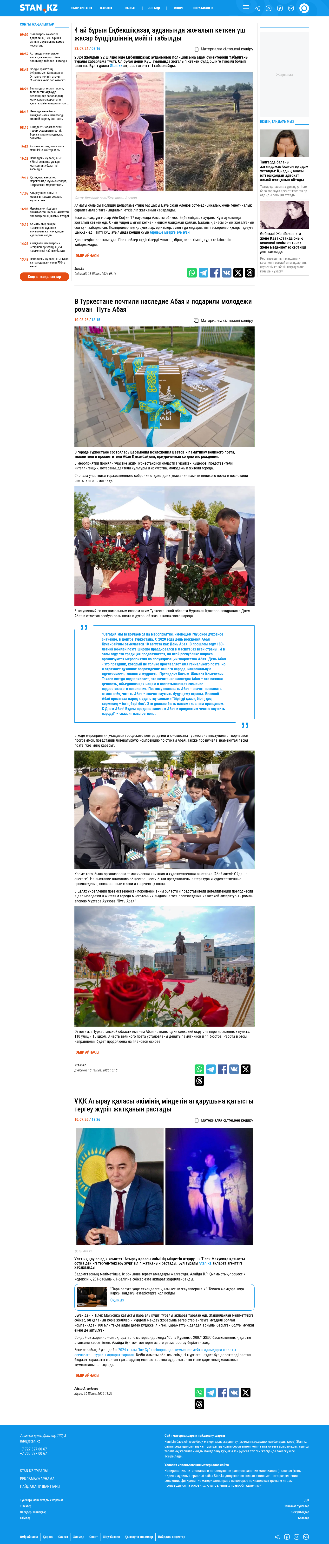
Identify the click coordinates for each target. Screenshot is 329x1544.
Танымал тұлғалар (296, 1506)
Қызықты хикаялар (139, 1537)
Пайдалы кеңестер (171, 1537)
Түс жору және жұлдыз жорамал (42, 1500)
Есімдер (25, 1518)
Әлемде (154, 8)
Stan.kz (116, 65)
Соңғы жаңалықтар (44, 276)
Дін (306, 1500)
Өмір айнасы (81, 8)
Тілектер (25, 1506)
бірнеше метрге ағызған (170, 232)
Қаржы (106, 8)
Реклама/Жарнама (37, 1479)
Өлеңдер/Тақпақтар (33, 1512)
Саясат (130, 8)
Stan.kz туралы (34, 1471)
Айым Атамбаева (86, 1389)
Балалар (303, 1518)
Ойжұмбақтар (300, 1512)
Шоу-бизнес (203, 8)
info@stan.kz (30, 1441)
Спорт (179, 8)
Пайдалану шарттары (40, 1486)
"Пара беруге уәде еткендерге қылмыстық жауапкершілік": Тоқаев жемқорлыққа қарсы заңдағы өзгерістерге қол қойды (177, 1291)
